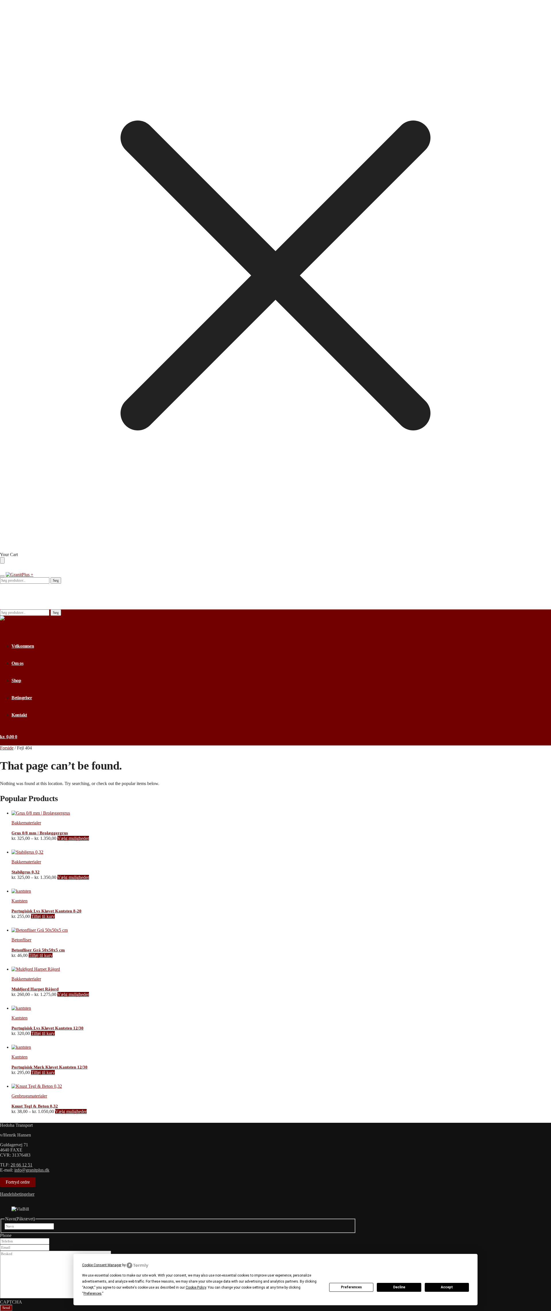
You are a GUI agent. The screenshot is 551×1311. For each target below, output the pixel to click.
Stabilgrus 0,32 (25, 872)
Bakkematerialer (26, 822)
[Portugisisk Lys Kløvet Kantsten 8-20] (21, 891)
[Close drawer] (2, 560)
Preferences (351, 1287)
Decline (399, 1287)
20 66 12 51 (21, 1164)
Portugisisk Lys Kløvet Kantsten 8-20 (46, 911)
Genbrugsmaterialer (29, 1096)
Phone (5, 1235)
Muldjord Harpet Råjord (35, 989)
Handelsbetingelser (17, 1194)
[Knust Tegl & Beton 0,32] (36, 1086)
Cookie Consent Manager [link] (101, 1265)
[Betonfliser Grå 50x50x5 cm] (39, 930)
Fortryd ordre (18, 1182)
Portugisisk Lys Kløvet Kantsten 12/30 (47, 1028)
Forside (6, 747)
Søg (56, 580)
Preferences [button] (93, 1293)
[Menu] (2, 576)
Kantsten (19, 900)
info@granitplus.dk (31, 1170)
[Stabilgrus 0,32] (27, 852)
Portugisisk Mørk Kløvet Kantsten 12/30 (49, 1067)
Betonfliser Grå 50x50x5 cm (38, 950)
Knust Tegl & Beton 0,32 (34, 1106)
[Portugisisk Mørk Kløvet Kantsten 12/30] (21, 1047)
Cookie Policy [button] (196, 1287)
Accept (447, 1287)
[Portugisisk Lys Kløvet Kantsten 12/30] (21, 1008)
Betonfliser (21, 939)
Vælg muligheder (73, 838)
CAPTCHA (11, 1302)
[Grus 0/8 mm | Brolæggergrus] (40, 813)
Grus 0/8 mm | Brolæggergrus (39, 833)
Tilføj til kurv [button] (43, 916)
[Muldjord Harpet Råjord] (35, 969)
